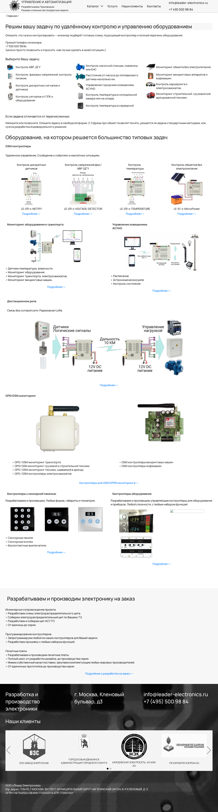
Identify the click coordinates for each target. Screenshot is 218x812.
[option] (109, 750)
